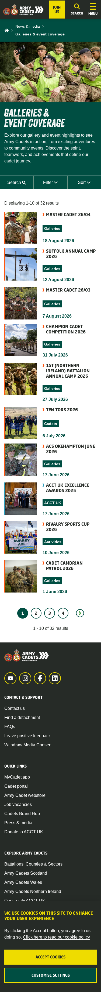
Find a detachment (22, 717)
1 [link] (22, 613)
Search (20, 184)
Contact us (14, 708)
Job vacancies (18, 804)
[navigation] (93, 9)
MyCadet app (17, 777)
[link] (80, 613)
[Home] (6, 30)
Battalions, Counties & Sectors (33, 864)
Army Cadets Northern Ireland (32, 891)
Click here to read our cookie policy (56, 937)
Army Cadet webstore (25, 795)
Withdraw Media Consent (28, 745)
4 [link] (63, 613)
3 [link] (49, 613)
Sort (89, 184)
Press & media (18, 822)
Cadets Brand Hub (22, 813)
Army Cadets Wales (23, 882)
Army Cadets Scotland (25, 873)
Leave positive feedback (27, 735)
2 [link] (36, 613)
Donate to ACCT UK (23, 832)
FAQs (9, 726)
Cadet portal (16, 786)
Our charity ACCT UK (24, 900)
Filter (55, 184)
